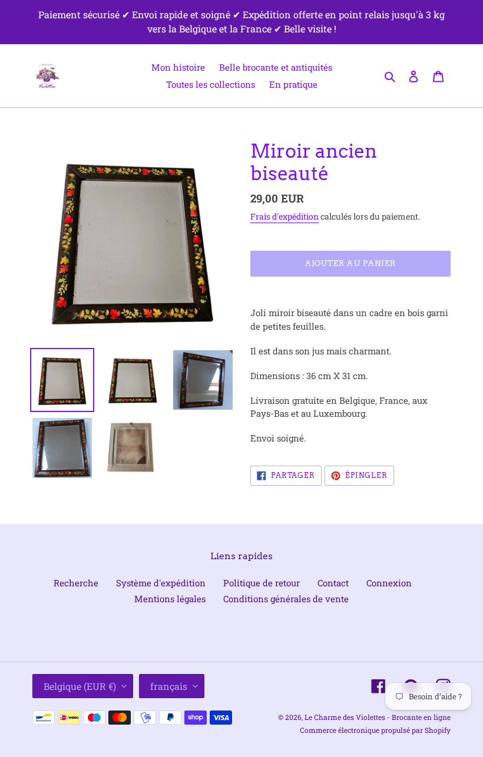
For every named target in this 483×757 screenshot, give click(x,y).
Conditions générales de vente (286, 599)
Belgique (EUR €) (80, 686)
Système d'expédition (161, 583)
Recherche (76, 583)
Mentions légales (170, 599)
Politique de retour (261, 583)
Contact (333, 583)
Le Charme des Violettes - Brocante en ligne (378, 717)
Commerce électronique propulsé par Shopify (375, 730)
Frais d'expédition (284, 216)
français (168, 686)
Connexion (389, 583)
